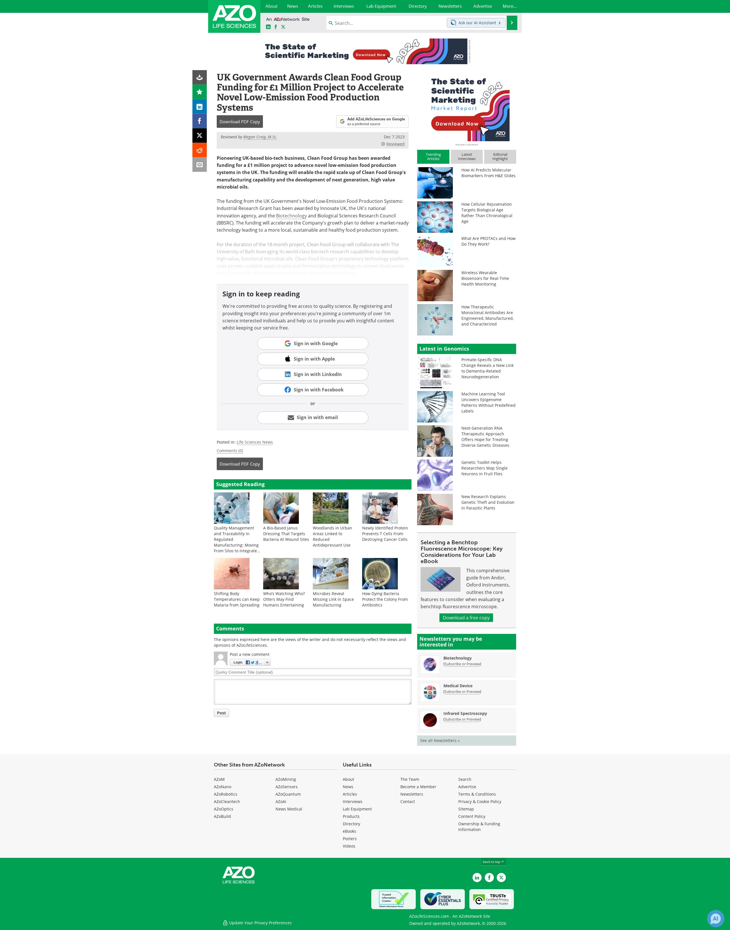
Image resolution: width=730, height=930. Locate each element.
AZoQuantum (288, 794)
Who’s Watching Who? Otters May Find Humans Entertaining (284, 599)
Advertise (467, 786)
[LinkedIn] (199, 106)
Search (464, 779)
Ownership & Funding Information (479, 826)
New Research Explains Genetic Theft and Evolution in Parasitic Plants (487, 502)
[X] (199, 135)
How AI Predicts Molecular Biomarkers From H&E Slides (488, 172)
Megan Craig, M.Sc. (260, 137)
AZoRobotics (225, 794)
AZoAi (280, 801)
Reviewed (395, 144)
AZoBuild (222, 816)
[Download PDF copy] (199, 77)
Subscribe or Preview (462, 663)
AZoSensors (286, 786)
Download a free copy (466, 617)
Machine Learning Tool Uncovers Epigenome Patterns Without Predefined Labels (488, 402)
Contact (407, 801)
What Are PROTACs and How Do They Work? (488, 241)
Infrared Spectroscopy (465, 713)
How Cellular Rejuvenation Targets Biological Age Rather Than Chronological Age (486, 212)
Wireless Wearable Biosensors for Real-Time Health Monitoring (485, 278)
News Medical (288, 809)
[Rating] (199, 92)
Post (221, 712)
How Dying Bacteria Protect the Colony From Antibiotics (385, 599)
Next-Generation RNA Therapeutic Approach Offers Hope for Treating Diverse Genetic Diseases (485, 436)
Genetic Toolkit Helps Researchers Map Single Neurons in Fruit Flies (484, 468)
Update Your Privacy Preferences (260, 922)
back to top (492, 861)
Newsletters (411, 794)
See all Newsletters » (440, 740)
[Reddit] (199, 150)
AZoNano (222, 786)
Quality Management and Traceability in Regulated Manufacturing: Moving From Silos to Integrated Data (236, 542)
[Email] (199, 164)
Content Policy (471, 816)
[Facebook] (199, 121)
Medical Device (458, 685)
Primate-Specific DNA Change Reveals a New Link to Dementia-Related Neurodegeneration (487, 368)
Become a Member (418, 786)
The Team (409, 779)
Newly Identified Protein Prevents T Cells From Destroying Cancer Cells (385, 533)
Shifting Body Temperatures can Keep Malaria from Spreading (237, 599)
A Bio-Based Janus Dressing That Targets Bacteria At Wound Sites (286, 533)
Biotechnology (291, 216)
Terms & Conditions (477, 794)
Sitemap (466, 809)
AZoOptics (223, 809)
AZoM (219, 779)
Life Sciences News (255, 442)
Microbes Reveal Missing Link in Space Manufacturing (333, 599)
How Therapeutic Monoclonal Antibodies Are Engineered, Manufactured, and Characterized (487, 315)
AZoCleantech (227, 801)
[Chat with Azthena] (715, 918)
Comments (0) (230, 450)
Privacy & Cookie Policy (479, 801)
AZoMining (285, 779)
